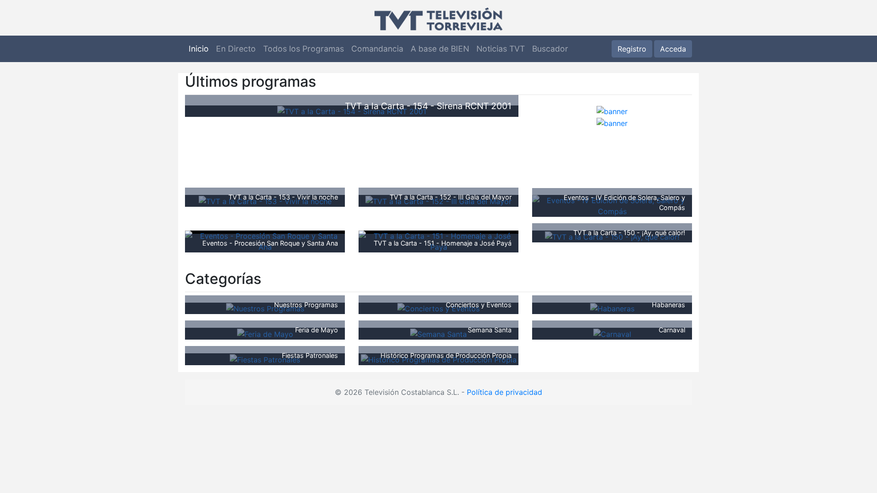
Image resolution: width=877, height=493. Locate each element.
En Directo (236, 48)
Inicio (199, 48)
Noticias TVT (500, 48)
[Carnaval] (612, 333)
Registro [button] (632, 48)
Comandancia (377, 48)
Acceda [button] (673, 48)
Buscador (550, 48)
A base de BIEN (440, 48)
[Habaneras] (612, 308)
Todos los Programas (303, 48)
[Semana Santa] (438, 333)
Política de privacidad (504, 392)
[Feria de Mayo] (265, 333)
